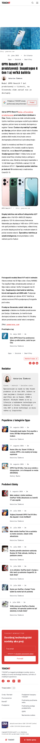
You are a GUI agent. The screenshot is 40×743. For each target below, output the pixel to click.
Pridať (32, 102)
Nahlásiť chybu (30, 359)
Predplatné (5, 705)
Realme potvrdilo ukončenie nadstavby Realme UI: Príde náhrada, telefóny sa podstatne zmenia (23, 553)
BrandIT (4, 701)
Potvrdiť (20, 659)
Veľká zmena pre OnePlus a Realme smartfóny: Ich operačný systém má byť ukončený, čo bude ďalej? (23, 608)
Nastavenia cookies (28, 715)
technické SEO (7, 734)
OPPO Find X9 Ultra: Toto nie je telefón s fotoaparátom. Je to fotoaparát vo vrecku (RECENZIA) (24, 470)
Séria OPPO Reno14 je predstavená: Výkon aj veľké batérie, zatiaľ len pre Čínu (22, 340)
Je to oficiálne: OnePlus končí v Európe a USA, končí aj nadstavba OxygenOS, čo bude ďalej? (24, 572)
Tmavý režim (6, 688)
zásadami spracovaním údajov (24, 654)
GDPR (24, 711)
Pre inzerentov (7, 698)
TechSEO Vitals (24, 734)
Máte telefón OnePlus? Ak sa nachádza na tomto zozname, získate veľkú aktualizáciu (23, 533)
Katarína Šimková (15, 78)
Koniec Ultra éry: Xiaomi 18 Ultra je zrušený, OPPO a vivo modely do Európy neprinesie (23, 452)
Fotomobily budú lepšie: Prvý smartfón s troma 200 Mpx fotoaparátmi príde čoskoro (24, 433)
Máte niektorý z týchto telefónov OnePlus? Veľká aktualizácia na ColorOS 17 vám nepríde (24, 497)
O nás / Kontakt (7, 695)
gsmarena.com (12, 324)
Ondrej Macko (15, 476)
